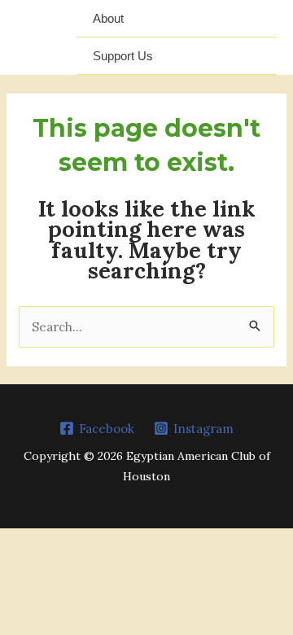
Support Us (123, 56)
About (108, 18)
